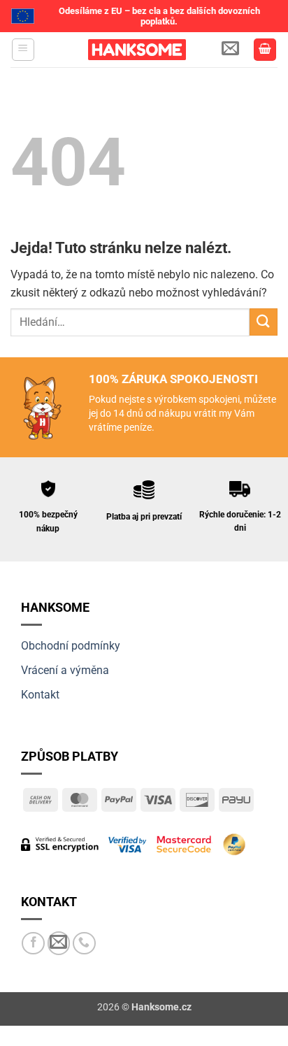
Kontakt (40, 694)
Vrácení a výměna (65, 670)
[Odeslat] (264, 322)
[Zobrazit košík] (265, 50)
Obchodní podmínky (70, 645)
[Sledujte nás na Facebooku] (33, 943)
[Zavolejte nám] (84, 943)
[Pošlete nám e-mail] (59, 943)
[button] (23, 49)
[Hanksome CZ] (137, 49)
